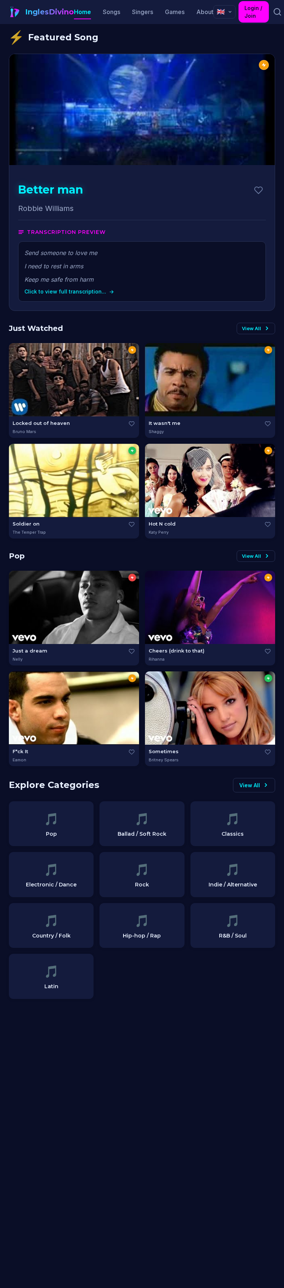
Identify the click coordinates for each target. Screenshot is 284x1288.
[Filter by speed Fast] (132, 577)
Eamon (19, 759)
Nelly (18, 659)
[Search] (277, 11)
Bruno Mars (24, 431)
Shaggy (156, 431)
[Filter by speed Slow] (132, 451)
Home (82, 12)
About (204, 12)
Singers (142, 12)
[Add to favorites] (258, 190)
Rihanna (157, 659)
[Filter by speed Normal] (132, 350)
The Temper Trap (29, 532)
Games (175, 12)
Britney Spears (164, 759)
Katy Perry (159, 532)
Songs (111, 12)
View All (251, 328)
